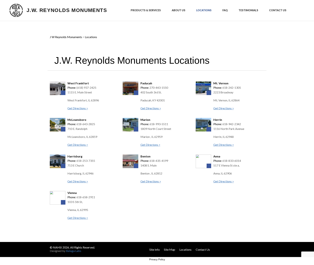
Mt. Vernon (220, 83)
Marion (145, 119)
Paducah (146, 83)
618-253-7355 (86, 160)
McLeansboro (76, 119)
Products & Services (146, 10)
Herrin (217, 119)
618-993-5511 (159, 124)
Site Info (154, 249)
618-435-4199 (159, 160)
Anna (216, 156)
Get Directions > (77, 108)
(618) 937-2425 (86, 87)
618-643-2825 (86, 124)
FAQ (225, 10)
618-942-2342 (231, 124)
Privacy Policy (157, 259)
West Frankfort (78, 83)
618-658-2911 (86, 197)
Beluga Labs (73, 250)
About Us (178, 10)
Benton (145, 156)
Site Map (169, 249)
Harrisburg (74, 156)
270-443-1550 (159, 87)
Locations (204, 10)
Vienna (72, 192)
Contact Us (277, 10)
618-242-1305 (231, 87)
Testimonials (248, 10)
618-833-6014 (231, 160)
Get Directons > (150, 144)
